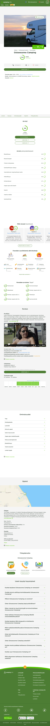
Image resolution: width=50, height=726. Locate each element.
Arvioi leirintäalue (24, 137)
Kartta (6, 5)
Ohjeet (5, 542)
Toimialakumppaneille (38, 680)
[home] (8, 672)
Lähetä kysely (24, 69)
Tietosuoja (19, 722)
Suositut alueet (22, 682)
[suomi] (25, 2)
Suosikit (42, 2)
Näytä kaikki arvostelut (24, 245)
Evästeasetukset (27, 722)
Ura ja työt (36, 696)
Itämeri (11, 77)
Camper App (21, 677)
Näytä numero (25, 573)
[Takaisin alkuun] (25, 667)
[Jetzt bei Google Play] (30, 718)
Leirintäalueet (21, 685)
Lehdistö (35, 698)
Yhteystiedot (13, 722)
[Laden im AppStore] (22, 718)
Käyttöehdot (6, 722)
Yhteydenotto (21, 694)
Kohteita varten (37, 677)
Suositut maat (21, 680)
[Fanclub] (12, 5)
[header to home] (6, 2)
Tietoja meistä (36, 693)
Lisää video (24, 140)
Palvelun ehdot (35, 722)
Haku (2, 5)
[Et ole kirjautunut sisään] (47, 2)
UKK (19, 692)
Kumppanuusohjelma (38, 682)
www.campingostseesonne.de (39, 570)
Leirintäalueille (37, 675)
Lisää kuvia (24, 143)
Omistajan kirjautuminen (39, 685)
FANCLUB (20, 675)
